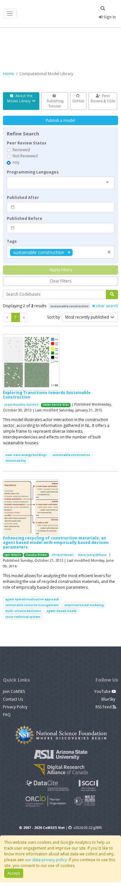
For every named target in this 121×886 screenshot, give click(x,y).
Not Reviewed (25, 155)
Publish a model (60, 120)
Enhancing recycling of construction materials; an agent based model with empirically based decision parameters (56, 542)
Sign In (109, 17)
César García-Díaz (56, 404)
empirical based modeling (84, 605)
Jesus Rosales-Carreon (21, 404)
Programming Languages (33, 172)
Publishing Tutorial (54, 103)
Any (16, 162)
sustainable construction (71, 455)
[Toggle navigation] (10, 14)
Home (8, 73)
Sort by (53, 317)
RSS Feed (104, 707)
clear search (106, 306)
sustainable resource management (32, 605)
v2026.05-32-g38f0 (88, 827)
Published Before (24, 218)
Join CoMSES (14, 691)
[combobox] (60, 182)
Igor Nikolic (13, 554)
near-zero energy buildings (26, 455)
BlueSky (108, 699)
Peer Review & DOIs (103, 98)
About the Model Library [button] (20, 98)
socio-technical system (22, 617)
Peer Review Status (26, 143)
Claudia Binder (36, 554)
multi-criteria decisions (23, 611)
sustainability (15, 460)
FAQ (7, 714)
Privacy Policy (15, 707)
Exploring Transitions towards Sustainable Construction (47, 395)
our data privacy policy (46, 859)
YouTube (103, 691)
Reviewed (21, 149)
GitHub (78, 101)
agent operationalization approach (32, 599)
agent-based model (61, 611)
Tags (12, 241)
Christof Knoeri (63, 554)
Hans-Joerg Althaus (92, 554)
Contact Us (13, 699)
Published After (23, 197)
